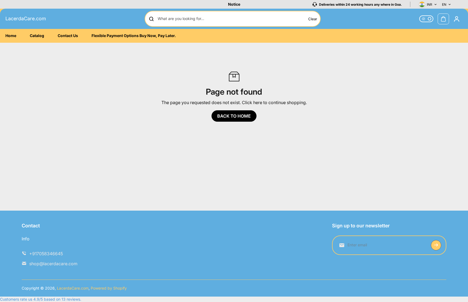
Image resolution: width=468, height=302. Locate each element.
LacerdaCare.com (25, 18)
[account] (457, 19)
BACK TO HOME (234, 116)
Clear (312, 19)
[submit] (436, 245)
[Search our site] (151, 19)
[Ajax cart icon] (443, 19)
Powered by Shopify (109, 288)
